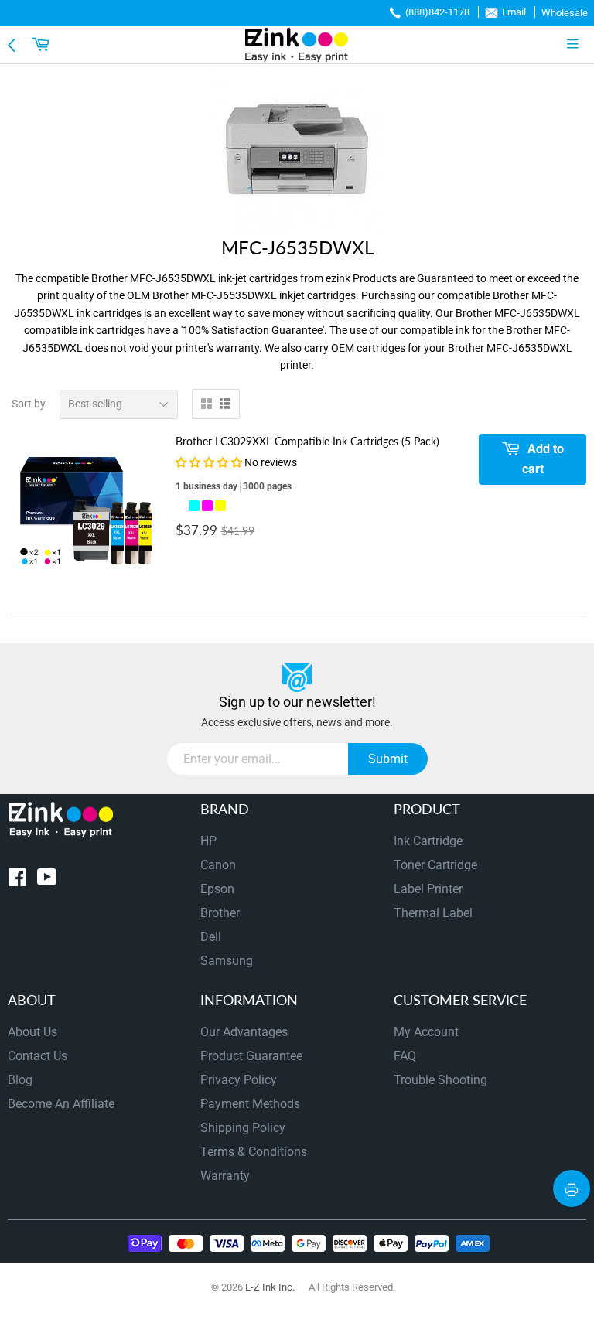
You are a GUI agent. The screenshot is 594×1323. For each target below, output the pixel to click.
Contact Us (37, 1056)
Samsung (226, 960)
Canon (218, 865)
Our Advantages (244, 1032)
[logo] (297, 44)
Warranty (225, 1175)
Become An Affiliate (61, 1103)
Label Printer (428, 888)
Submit (388, 759)
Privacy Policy (238, 1079)
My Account (426, 1032)
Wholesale (564, 13)
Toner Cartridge (435, 865)
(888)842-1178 (437, 12)
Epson (217, 888)
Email (514, 12)
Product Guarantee (251, 1056)
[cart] (42, 44)
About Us (32, 1032)
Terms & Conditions (253, 1151)
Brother (220, 912)
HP (208, 841)
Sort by (29, 403)
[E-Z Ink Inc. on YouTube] (46, 880)
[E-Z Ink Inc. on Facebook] (17, 880)
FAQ (405, 1056)
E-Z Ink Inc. (270, 1287)
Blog (20, 1079)
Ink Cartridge (428, 841)
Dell (210, 936)
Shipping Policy (242, 1127)
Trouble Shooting (440, 1079)
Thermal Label (433, 912)
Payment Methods (250, 1103)
